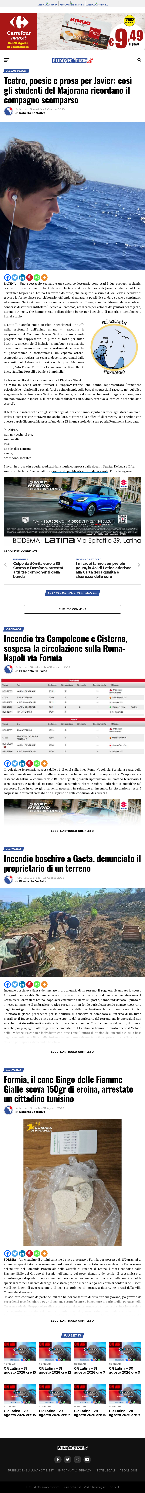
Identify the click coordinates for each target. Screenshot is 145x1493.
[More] (44, 277)
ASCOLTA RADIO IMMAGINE (72, 5)
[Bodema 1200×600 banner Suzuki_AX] (72, 545)
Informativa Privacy (74, 1470)
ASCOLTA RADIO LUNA (47, 5)
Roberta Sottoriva (32, 113)
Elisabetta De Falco (33, 671)
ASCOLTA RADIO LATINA (97, 5)
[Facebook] (7, 277)
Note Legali (105, 1470)
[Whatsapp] (37, 277)
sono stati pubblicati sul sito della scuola (80, 471)
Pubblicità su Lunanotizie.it (31, 1470)
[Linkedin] (22, 277)
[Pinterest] (29, 277)
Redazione (128, 1470)
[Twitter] (15, 277)
